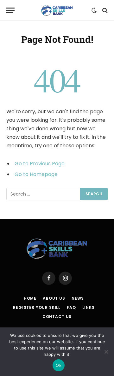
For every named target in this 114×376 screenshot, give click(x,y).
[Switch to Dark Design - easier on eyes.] (94, 10)
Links (88, 307)
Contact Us (57, 316)
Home (30, 298)
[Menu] (10, 10)
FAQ (71, 307)
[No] (106, 352)
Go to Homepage (36, 174)
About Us (54, 298)
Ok (58, 365)
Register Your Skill (36, 307)
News (78, 298)
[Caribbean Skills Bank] (57, 10)
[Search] (104, 10)
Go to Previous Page (40, 163)
